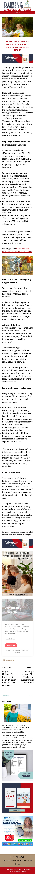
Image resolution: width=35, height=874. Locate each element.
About (12, 857)
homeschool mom (11, 730)
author (21, 727)
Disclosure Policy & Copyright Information (17, 860)
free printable (8, 660)
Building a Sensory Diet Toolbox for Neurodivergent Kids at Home (27, 675)
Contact (17, 864)
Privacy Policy (20, 857)
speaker (28, 727)
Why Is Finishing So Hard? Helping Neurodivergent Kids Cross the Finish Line (9, 677)
